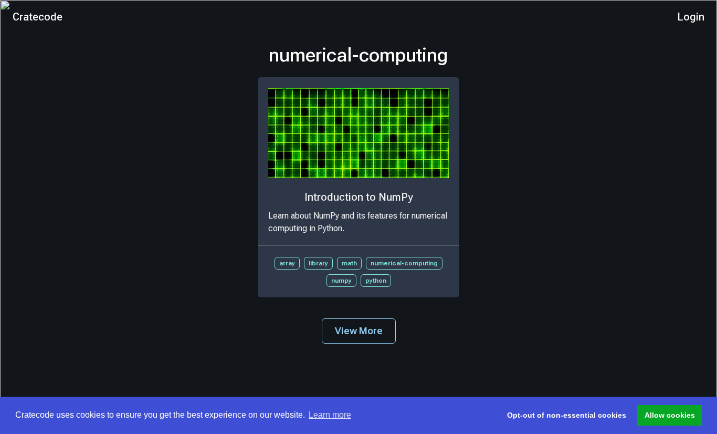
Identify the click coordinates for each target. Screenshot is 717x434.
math (349, 263)
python (375, 280)
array (287, 263)
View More (359, 330)
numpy (341, 280)
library (318, 263)
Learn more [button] (330, 414)
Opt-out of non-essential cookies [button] (566, 415)
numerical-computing (404, 263)
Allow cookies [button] (670, 415)
